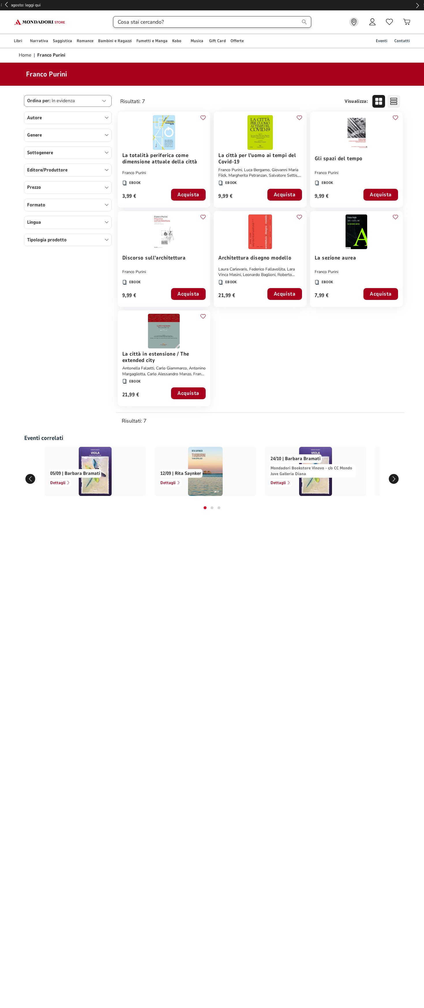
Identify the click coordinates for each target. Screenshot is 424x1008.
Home (26, 55)
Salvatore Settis (283, 175)
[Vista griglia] (378, 101)
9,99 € (225, 196)
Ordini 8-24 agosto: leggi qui (212, 5)
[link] (354, 22)
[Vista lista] (393, 101)
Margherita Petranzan (247, 175)
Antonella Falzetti (138, 368)
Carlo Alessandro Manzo (169, 374)
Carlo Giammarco (171, 368)
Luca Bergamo (257, 170)
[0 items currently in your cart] (406, 21)
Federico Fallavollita (267, 269)
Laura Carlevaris (232, 269)
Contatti (402, 41)
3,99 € (129, 196)
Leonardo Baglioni (259, 274)
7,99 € (322, 296)
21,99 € (226, 296)
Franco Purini (134, 173)
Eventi (381, 41)
